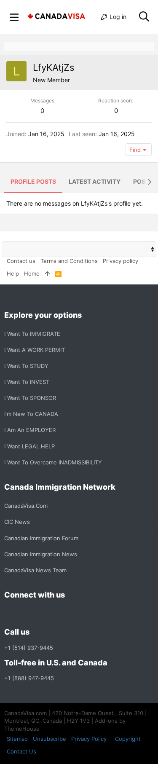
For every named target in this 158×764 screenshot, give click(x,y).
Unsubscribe (49, 738)
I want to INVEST (26, 381)
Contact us (21, 260)
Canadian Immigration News (40, 554)
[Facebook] (9, 614)
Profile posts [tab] (33, 181)
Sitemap (17, 738)
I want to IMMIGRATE (32, 333)
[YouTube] (70, 614)
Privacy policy (120, 260)
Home (32, 273)
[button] (14, 17)
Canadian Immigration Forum (41, 538)
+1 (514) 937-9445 (28, 647)
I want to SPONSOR (30, 397)
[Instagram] (24, 614)
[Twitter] (55, 614)
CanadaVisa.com (26, 505)
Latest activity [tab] (95, 181)
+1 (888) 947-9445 (29, 678)
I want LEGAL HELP (29, 446)
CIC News (17, 521)
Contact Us (21, 751)
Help (13, 273)
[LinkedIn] (40, 614)
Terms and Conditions (69, 260)
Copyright (128, 738)
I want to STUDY (26, 365)
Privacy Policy (89, 738)
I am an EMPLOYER (30, 429)
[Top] (47, 273)
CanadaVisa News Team (35, 570)
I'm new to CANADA (31, 413)
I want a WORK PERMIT (34, 349)
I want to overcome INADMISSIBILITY (53, 462)
